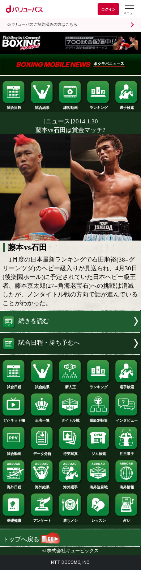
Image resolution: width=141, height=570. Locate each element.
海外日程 (14, 487)
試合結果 (42, 108)
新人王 (70, 387)
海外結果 (42, 487)
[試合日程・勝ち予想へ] (70, 351)
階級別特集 (99, 420)
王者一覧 (42, 420)
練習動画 (70, 108)
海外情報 (127, 487)
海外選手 (70, 487)
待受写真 (70, 454)
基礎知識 (14, 520)
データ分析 (42, 454)
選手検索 (127, 108)
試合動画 (14, 454)
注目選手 (127, 454)
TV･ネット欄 (14, 420)
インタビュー (127, 420)
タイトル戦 (70, 420)
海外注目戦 (99, 487)
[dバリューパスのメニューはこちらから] (129, 10)
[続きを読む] (70, 330)
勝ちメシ (70, 520)
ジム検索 (98, 454)
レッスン (98, 520)
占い (127, 520)
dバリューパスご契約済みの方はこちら (42, 24)
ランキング (99, 108)
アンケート (42, 520)
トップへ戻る (22, 539)
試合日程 (14, 108)
